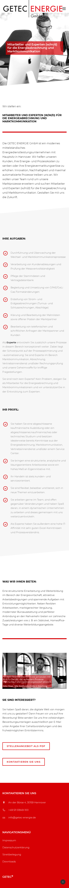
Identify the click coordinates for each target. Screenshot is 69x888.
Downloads (9, 861)
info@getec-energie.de (22, 817)
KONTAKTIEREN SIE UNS (23, 761)
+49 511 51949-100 (18, 809)
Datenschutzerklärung (15, 847)
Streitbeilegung (11, 854)
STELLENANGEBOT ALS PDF (26, 746)
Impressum (9, 840)
